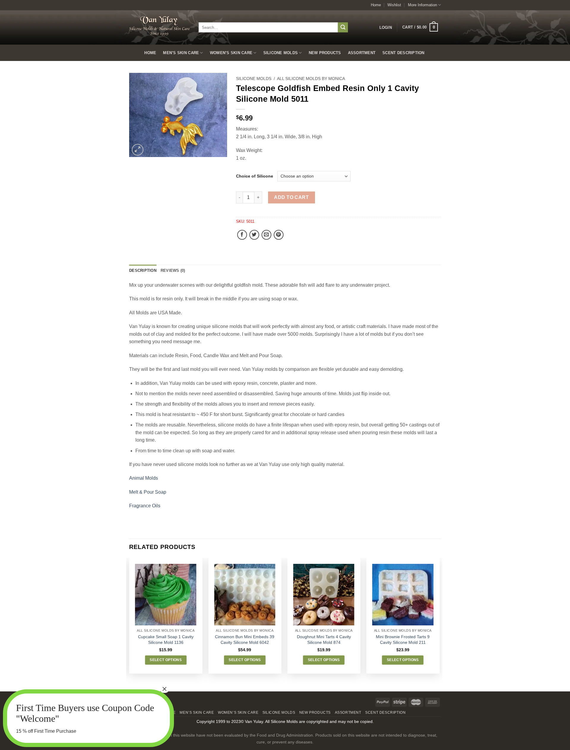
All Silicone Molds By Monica (311, 78)
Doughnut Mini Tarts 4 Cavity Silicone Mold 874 (324, 639)
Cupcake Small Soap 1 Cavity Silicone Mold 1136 (166, 639)
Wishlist (394, 5)
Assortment (362, 53)
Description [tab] (142, 270)
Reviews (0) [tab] (173, 270)
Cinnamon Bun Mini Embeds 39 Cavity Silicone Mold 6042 (244, 639)
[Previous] (129, 624)
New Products (325, 53)
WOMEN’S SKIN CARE (231, 53)
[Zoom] (137, 150)
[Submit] (343, 27)
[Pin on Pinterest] (279, 235)
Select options (166, 660)
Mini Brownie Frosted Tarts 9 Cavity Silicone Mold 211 (403, 639)
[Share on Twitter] (254, 235)
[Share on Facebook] (242, 235)
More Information (422, 5)
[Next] (439, 624)
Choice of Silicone (254, 176)
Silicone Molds (280, 53)
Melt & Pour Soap (147, 492)
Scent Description (403, 53)
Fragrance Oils (144, 505)
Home (376, 5)
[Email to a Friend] (266, 235)
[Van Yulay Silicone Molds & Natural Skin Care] (159, 26)
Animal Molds (143, 478)
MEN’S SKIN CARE (181, 53)
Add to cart (291, 197)
